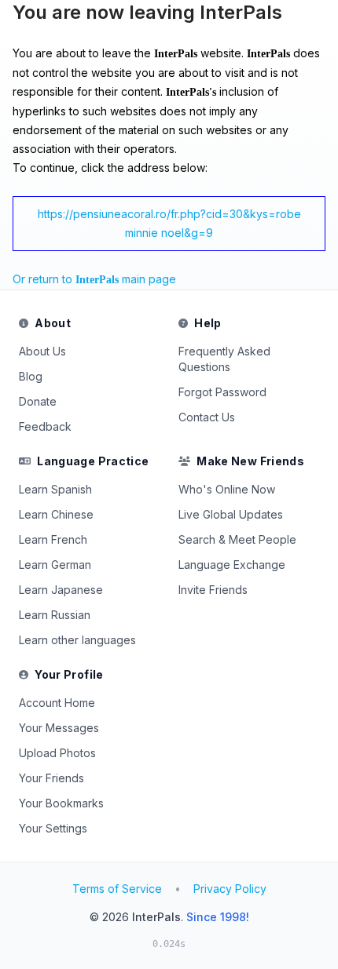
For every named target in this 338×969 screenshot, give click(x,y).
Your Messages (59, 727)
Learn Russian (54, 614)
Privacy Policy (229, 888)
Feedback (45, 426)
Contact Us (206, 417)
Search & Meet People (237, 539)
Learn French (53, 539)
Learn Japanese (61, 589)
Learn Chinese (56, 514)
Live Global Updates (230, 514)
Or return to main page (94, 279)
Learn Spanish (55, 489)
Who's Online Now (226, 489)
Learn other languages (77, 640)
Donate (38, 401)
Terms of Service (117, 888)
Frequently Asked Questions (224, 358)
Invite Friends (213, 589)
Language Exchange (231, 564)
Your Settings (53, 828)
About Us (42, 351)
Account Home (57, 702)
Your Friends (51, 778)
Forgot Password (222, 392)
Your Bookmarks (61, 803)
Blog (30, 376)
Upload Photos (57, 753)
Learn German (55, 564)
